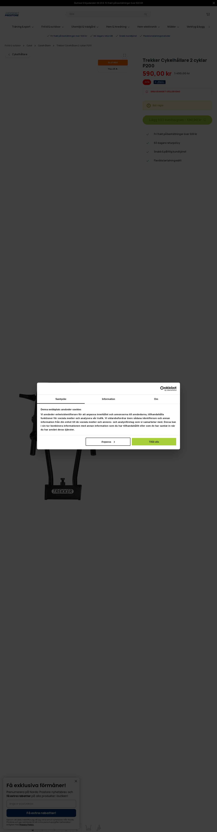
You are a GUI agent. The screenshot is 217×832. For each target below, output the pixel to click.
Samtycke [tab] (60, 399)
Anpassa (106, 441)
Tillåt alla (154, 441)
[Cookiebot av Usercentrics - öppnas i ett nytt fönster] (162, 388)
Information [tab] (108, 399)
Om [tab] (156, 399)
